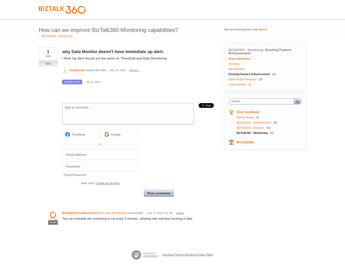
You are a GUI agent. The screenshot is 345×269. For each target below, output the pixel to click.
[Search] (297, 101)
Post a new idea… (240, 58)
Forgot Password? (75, 175)
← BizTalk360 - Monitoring (55, 36)
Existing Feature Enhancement (249, 74)
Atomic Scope (246, 117)
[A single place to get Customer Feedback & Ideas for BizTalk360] (62, 10)
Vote (48, 63)
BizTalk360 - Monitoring (246, 50)
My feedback (237, 69)
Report (180, 213)
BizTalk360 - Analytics (251, 127)
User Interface (237, 84)
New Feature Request (243, 79)
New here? (100, 183)
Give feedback (248, 112)
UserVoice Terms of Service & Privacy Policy (187, 254)
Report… (134, 70)
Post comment (158, 193)
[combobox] (262, 101)
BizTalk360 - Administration (254, 122)
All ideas (234, 64)
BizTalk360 (245, 142)
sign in (262, 29)
